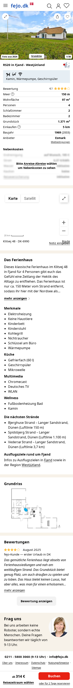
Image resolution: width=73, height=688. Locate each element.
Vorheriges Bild (5, 37)
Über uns (7, 663)
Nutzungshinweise (58, 663)
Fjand (48, 460)
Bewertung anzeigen (36, 601)
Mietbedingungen (60, 141)
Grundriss (36, 55)
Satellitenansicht (36, 215)
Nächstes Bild (67, 37)
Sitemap (36, 667)
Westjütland (31, 465)
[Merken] (67, 16)
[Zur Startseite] (22, 5)
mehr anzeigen (14, 590)
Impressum (21, 663)
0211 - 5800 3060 (26, 657)
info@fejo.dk (58, 657)
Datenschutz (38, 663)
